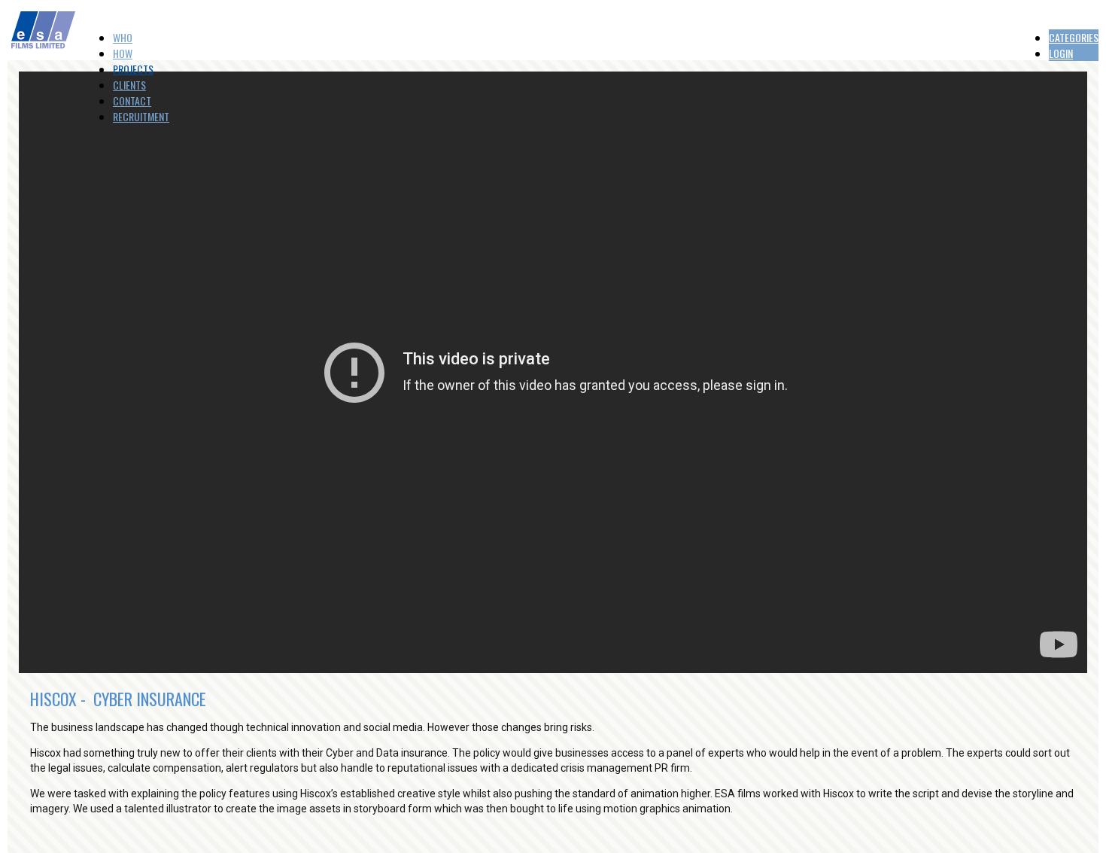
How (122, 53)
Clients (129, 85)
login (1061, 53)
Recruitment (141, 116)
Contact (132, 100)
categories (1073, 37)
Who (122, 37)
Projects (133, 69)
